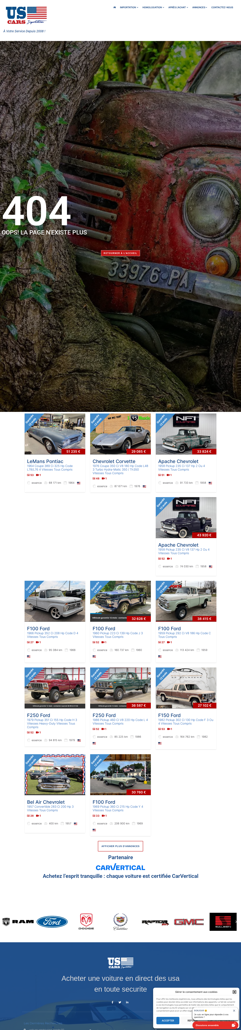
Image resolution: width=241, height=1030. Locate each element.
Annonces (198, 7)
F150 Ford (169, 715)
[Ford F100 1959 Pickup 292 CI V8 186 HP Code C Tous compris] (186, 601)
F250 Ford (38, 715)
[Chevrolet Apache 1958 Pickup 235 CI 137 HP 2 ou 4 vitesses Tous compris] (186, 434)
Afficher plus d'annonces (120, 846)
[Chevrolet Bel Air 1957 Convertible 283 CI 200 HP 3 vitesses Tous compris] (55, 774)
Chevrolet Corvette (114, 461)
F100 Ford (38, 628)
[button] (234, 992)
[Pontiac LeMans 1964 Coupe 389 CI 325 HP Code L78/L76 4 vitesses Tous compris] (55, 434)
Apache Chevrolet (178, 461)
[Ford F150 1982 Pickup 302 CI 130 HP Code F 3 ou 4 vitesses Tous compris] (186, 687)
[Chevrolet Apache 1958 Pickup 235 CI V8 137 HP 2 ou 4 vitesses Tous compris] (186, 517)
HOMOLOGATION (152, 7)
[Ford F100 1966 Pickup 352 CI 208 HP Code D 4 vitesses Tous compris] (55, 601)
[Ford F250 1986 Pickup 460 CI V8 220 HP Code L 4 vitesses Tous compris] (120, 687)
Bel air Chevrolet (46, 802)
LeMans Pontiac (45, 461)
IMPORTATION (128, 7)
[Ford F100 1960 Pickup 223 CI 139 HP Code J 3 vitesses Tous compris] (120, 601)
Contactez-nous (222, 7)
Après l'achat (177, 7)
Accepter (168, 1020)
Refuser (193, 1020)
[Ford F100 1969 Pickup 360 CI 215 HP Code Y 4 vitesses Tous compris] (120, 774)
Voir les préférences (220, 1020)
